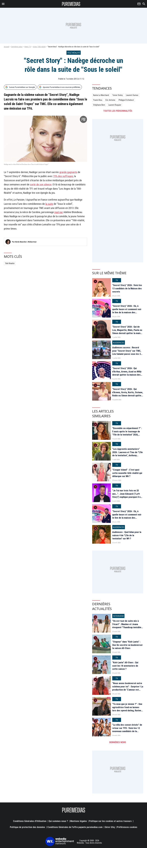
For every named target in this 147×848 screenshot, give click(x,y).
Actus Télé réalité (39, 47)
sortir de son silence (41, 184)
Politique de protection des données (27, 827)
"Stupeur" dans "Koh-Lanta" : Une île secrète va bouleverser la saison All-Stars (127, 645)
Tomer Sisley (117, 95)
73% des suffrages (63, 176)
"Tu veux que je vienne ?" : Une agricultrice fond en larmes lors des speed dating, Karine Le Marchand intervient (127, 709)
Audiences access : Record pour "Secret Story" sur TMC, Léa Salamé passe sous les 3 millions (126, 352)
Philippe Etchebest (126, 100)
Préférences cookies (127, 827)
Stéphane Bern (99, 105)
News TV (27, 47)
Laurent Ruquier (114, 105)
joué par (58, 212)
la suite (49, 203)
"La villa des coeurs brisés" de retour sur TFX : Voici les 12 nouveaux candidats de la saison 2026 (127, 729)
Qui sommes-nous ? (58, 821)
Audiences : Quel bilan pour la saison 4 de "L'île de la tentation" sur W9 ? (126, 535)
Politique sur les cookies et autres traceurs (110, 821)
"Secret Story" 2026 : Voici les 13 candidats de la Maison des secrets (127, 288)
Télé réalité (9, 263)
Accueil (6, 47)
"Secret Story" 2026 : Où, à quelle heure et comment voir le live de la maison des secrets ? (126, 311)
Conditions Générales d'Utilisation (29, 821)
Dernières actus (16, 47)
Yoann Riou (97, 100)
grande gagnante (68, 172)
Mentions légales (78, 821)
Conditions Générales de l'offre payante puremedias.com (74, 827)
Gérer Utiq (110, 827)
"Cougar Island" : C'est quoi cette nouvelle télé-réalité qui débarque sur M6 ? (127, 473)
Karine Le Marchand (101, 95)
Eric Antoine (110, 100)
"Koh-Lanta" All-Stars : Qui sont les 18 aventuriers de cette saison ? (125, 665)
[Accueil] (71, 4)
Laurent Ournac (132, 95)
